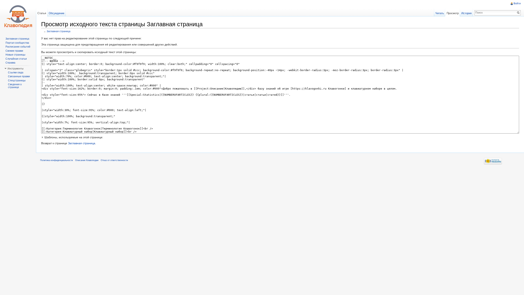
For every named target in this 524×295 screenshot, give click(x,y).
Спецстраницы (17, 80)
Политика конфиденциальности (56, 160)
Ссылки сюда (15, 72)
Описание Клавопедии (86, 160)
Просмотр (453, 13)
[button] (280, 137)
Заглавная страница (58, 31)
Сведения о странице (15, 86)
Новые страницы (15, 54)
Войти (517, 3)
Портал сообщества (17, 42)
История (466, 13)
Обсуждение (56, 13)
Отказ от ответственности (114, 160)
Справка (10, 62)
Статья (41, 13)
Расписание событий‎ (18, 46)
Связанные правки (19, 76)
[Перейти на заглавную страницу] (18, 16)
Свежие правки (14, 50)
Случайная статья (16, 58)
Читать (439, 13)
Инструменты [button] (16, 68)
